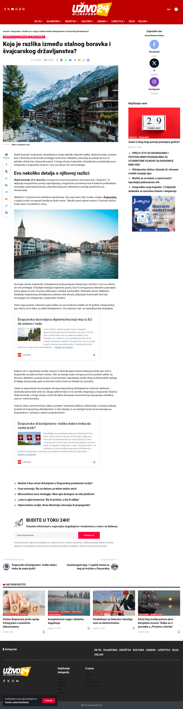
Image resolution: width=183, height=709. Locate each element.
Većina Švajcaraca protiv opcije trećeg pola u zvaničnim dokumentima (21, 623)
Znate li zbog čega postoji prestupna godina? (154, 141)
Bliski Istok (53, 612)
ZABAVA (151, 649)
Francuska (118, 612)
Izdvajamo (23, 37)
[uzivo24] (91, 9)
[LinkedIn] (23, 9)
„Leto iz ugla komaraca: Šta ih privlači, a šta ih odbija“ (48, 499)
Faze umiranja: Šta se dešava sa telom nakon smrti (47, 488)
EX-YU (97, 649)
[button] (48, 700)
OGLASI (98, 654)
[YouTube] (12, 9)
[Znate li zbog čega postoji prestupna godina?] (154, 123)
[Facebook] (5, 9)
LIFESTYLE (164, 649)
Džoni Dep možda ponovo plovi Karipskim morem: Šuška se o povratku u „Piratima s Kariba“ (155, 623)
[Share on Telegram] (75, 60)
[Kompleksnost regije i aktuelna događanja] (69, 603)
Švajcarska (38, 37)
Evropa (108, 612)
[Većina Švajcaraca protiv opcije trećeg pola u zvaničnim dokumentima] (24, 603)
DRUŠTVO (133, 137)
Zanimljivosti (157, 614)
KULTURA (138, 649)
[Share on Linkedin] (70, 60)
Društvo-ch (10, 37)
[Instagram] (16, 9)
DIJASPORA (65, 612)
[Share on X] (61, 60)
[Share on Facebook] (57, 60)
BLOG (175, 649)
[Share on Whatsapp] (66, 60)
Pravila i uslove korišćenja (17, 702)
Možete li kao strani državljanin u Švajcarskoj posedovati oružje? (55, 483)
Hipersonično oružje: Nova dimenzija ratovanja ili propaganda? (54, 505)
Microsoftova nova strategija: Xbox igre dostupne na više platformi (56, 494)
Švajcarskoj (110, 197)
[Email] (79, 60)
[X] (8, 9)
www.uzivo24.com (94, 705)
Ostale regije (54, 614)
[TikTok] (20, 9)
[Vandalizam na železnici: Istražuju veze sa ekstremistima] (114, 603)
